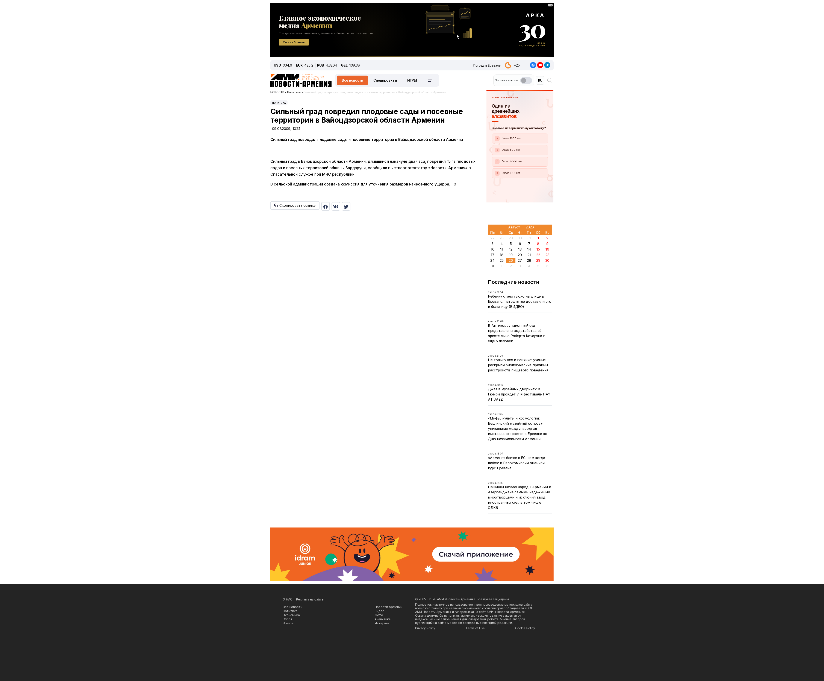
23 (547, 255)
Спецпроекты (385, 80)
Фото (378, 615)
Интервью (382, 623)
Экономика (291, 615)
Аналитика (382, 619)
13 (520, 249)
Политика (279, 102)
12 (510, 249)
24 (492, 260)
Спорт (287, 619)
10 (492, 249)
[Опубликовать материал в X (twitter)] (346, 206)
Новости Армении (388, 607)
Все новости (352, 80)
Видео (379, 611)
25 (502, 260)
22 (538, 255)
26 (511, 260)
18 (501, 255)
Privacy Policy (425, 628)
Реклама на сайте (310, 599)
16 (547, 249)
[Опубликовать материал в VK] (335, 206)
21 (529, 255)
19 (511, 255)
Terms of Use (475, 628)
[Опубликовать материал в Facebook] (325, 206)
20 (520, 255)
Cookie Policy (525, 628)
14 (529, 249)
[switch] (526, 80)
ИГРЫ (412, 80)
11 (501, 249)
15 (538, 249)
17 (492, 255)
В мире (288, 623)
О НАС (287, 599)
